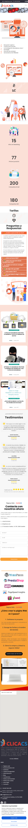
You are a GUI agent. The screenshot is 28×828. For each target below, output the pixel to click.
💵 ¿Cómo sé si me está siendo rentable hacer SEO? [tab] (11, 261)
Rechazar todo (14, 825)
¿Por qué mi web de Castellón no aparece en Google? (14, 401)
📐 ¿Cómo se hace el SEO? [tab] (11, 258)
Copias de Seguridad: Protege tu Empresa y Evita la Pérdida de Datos (14, 334)
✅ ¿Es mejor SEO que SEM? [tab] (11, 269)
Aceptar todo (14, 818)
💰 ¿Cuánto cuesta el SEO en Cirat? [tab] (14, 233)
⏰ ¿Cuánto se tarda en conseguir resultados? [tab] (12, 265)
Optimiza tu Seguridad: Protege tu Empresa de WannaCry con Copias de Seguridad (14, 368)
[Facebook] (2, 802)
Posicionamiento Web (14, 398)
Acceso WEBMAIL (14, 758)
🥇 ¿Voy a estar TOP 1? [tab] (10, 271)
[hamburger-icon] (25, 5)
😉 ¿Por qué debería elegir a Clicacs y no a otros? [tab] (14, 275)
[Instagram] (5, 802)
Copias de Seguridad (14, 330)
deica (10, 340)
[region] (14, 816)
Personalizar (14, 821)
